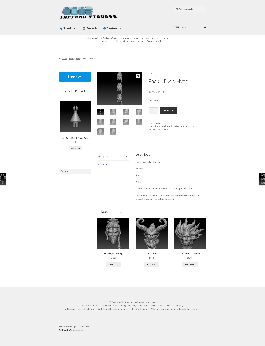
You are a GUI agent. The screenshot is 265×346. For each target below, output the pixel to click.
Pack (182, 126)
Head (78, 58)
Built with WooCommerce (71, 330)
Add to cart (168, 110)
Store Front (70, 28)
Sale (192, 126)
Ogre (165, 129)
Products (92, 28)
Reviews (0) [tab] (102, 164)
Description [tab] (102, 156)
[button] (138, 76)
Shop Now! (75, 76)
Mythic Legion (173, 126)
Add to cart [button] (113, 264)
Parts (71, 58)
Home (64, 58)
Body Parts (157, 129)
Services (112, 28)
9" (160, 126)
